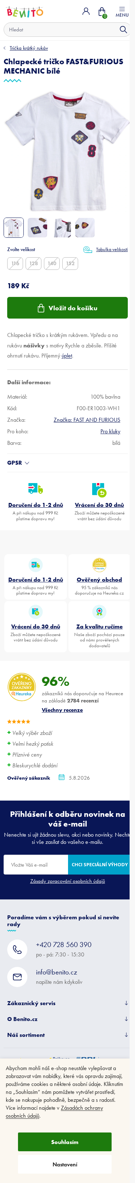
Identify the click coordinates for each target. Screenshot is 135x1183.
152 (70, 263)
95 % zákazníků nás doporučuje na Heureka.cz (99, 586)
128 (33, 263)
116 (15, 263)
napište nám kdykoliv (59, 976)
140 (52, 263)
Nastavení (65, 1164)
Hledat (123, 29)
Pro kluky (110, 431)
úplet (67, 355)
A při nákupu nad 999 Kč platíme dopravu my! (35, 511)
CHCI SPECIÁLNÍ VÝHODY (100, 864)
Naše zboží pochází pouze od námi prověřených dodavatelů (99, 635)
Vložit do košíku (73, 308)
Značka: (87, 419)
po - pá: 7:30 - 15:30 (63, 949)
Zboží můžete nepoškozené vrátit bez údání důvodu (100, 511)
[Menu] (122, 11)
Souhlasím (64, 1141)
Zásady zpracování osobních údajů (67, 881)
